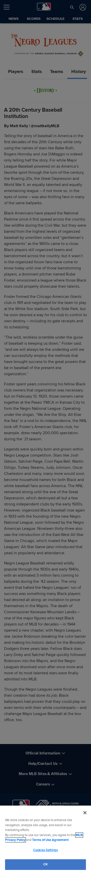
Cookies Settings (45, 850)
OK (45, 864)
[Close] (84, 812)
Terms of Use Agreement (50, 840)
